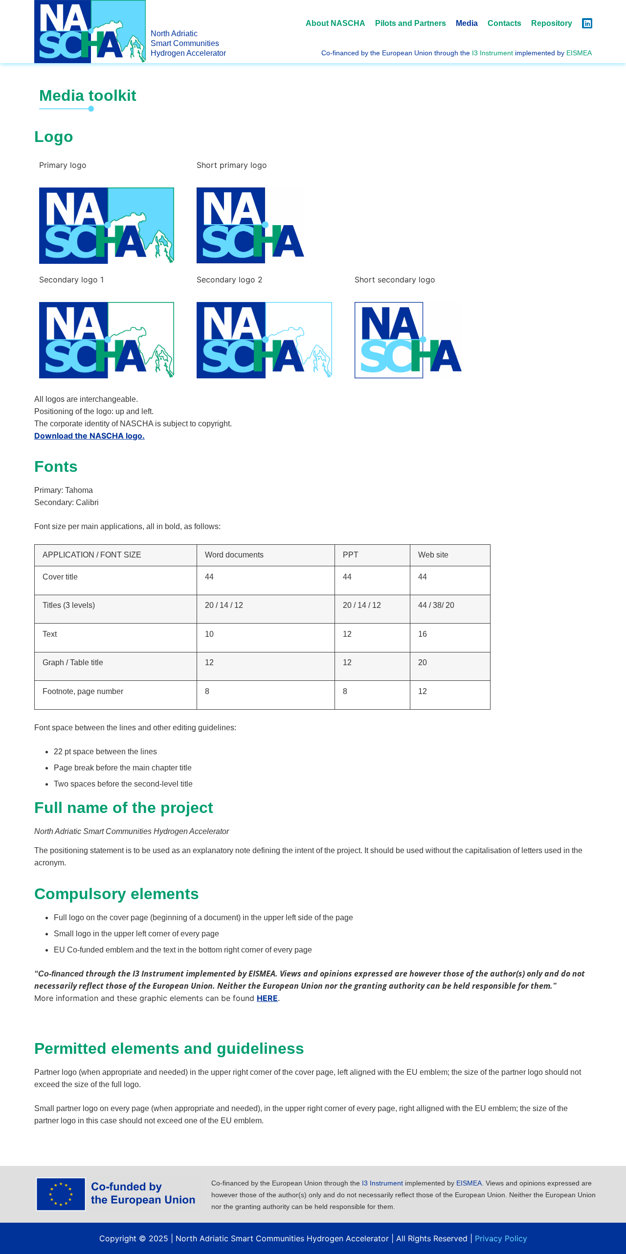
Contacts (504, 23)
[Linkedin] (587, 23)
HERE (267, 998)
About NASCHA (335, 23)
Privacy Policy (501, 1238)
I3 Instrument (492, 53)
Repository (551, 23)
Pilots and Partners (410, 23)
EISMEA (579, 53)
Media (467, 23)
